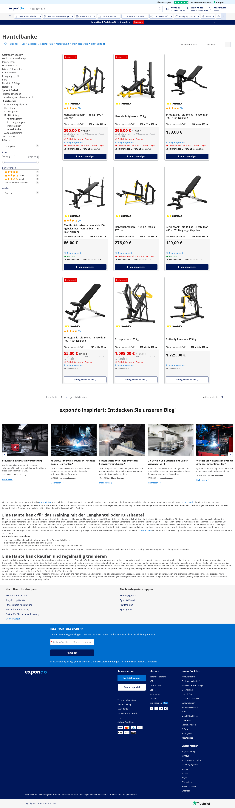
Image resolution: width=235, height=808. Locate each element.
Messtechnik (8, 61)
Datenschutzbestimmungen (105, 661)
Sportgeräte (9, 100)
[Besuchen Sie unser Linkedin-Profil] (161, 709)
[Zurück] (61, 397)
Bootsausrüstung (12, 93)
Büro (4, 79)
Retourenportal (132, 687)
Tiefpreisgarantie (75, 142)
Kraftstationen (14, 125)
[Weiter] (70, 397)
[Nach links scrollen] (22, 22)
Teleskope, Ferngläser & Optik (18, 97)
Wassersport (9, 136)
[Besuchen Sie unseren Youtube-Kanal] (151, 709)
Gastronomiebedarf (12, 54)
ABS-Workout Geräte (16, 595)
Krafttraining (11, 115)
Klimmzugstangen (16, 122)
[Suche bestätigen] (159, 9)
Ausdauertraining (13, 132)
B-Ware (6, 139)
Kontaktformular (131, 678)
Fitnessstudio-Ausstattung (18, 604)
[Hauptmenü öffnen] (10, 16)
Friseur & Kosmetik (12, 69)
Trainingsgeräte (13, 118)
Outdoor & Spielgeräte (15, 104)
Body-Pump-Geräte (15, 600)
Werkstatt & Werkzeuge (14, 58)
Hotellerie (7, 86)
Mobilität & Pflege (11, 83)
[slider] (3, 162)
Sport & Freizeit (10, 90)
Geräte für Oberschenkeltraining (22, 614)
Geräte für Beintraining (17, 609)
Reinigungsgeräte (11, 76)
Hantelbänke (14, 129)
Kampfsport (10, 108)
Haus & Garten (9, 65)
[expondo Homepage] (5, 43)
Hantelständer (188, 502)
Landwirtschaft (9, 72)
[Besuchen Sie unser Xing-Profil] (166, 709)
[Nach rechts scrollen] (216, 22)
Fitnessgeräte (11, 111)
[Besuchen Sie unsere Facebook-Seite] (156, 709)
